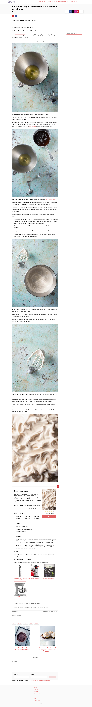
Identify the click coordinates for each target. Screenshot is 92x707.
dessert (13, 617)
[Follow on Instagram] (75, 11)
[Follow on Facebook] (70, 11)
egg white (19, 623)
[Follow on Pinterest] (78, 11)
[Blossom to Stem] (19, 2)
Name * (16, 674)
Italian (31, 623)
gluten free (16, 617)
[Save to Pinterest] (13, 16)
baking (14, 623)
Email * (33, 674)
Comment (14, 661)
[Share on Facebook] (16, 16)
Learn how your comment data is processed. (40, 680)
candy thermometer (50, 199)
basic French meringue (20, 34)
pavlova (47, 36)
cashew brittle (32, 126)
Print (49, 516)
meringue (36, 623)
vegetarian (20, 617)
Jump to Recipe (17, 24)
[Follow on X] (73, 11)
